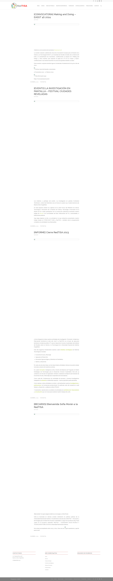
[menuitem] (38, 6)
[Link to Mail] (101, 1)
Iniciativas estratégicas (49, 563)
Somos (46, 558)
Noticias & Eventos (48, 565)
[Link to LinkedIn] (97, 1)
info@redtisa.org (16, 560)
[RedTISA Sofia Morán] (56, 462)
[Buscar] (101, 6)
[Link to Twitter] (95, 1)
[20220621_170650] (56, 288)
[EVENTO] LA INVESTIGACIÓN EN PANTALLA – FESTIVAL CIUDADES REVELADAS (52, 91)
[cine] (56, 149)
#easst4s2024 (57, 50)
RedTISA (44, 81)
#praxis (42, 213)
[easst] (56, 35)
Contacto (46, 569)
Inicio (46, 556)
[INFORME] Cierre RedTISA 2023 (51, 232)
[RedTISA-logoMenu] (19, 6)
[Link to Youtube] (99, 1)
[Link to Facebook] (93, 1)
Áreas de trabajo (48, 560)
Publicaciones (47, 567)
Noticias (36, 19)
